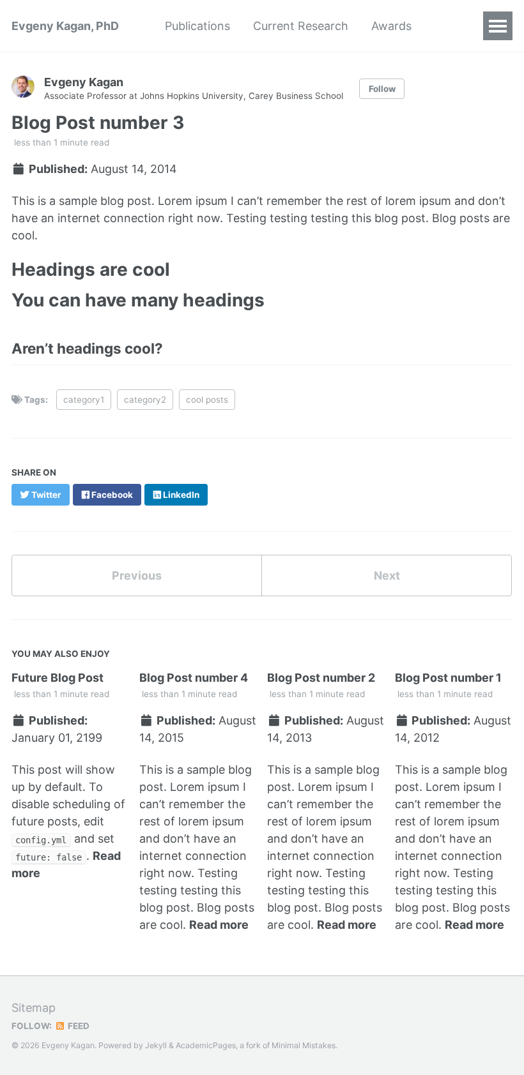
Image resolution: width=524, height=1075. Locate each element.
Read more (219, 924)
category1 (83, 400)
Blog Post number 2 (321, 677)
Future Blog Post (58, 677)
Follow (382, 89)
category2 (145, 400)
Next (387, 575)
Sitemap (34, 1007)
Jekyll (156, 1045)
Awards (391, 26)
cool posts (207, 400)
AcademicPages (206, 1045)
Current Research (300, 26)
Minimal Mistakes (303, 1045)
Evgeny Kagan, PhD (65, 26)
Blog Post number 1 (448, 677)
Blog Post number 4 (193, 677)
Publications (197, 26)
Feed (77, 1026)
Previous (137, 575)
